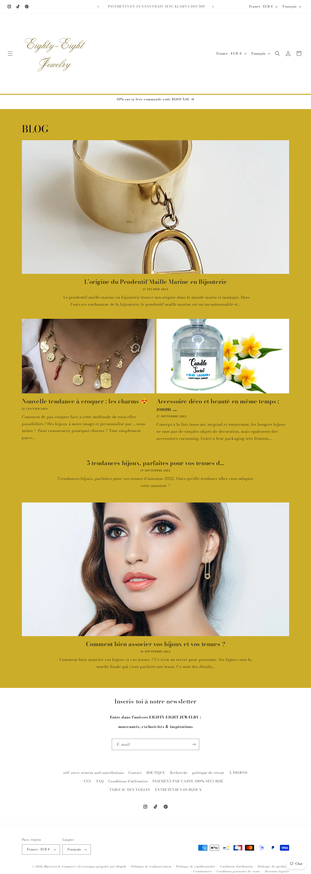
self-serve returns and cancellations (93, 772)
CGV (88, 781)
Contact (135, 772)
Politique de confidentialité (196, 866)
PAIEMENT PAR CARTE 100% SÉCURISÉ (188, 781)
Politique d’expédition (273, 866)
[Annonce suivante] (212, 6)
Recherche (178, 772)
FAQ (100, 781)
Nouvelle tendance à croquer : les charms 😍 (85, 401)
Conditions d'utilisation (128, 781)
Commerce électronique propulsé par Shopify (94, 866)
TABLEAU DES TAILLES (129, 790)
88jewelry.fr (52, 866)
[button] (10, 53)
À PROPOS (238, 772)
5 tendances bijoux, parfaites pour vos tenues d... (155, 463)
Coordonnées (202, 871)
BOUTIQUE (156, 772)
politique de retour (208, 772)
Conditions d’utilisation (236, 866)
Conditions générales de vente (238, 871)
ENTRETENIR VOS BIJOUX (178, 790)
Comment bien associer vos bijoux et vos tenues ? (155, 644)
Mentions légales (277, 871)
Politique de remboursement (151, 866)
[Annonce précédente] (98, 6)
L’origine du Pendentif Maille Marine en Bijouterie (155, 282)
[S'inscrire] (193, 744)
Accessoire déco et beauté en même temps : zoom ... (217, 405)
